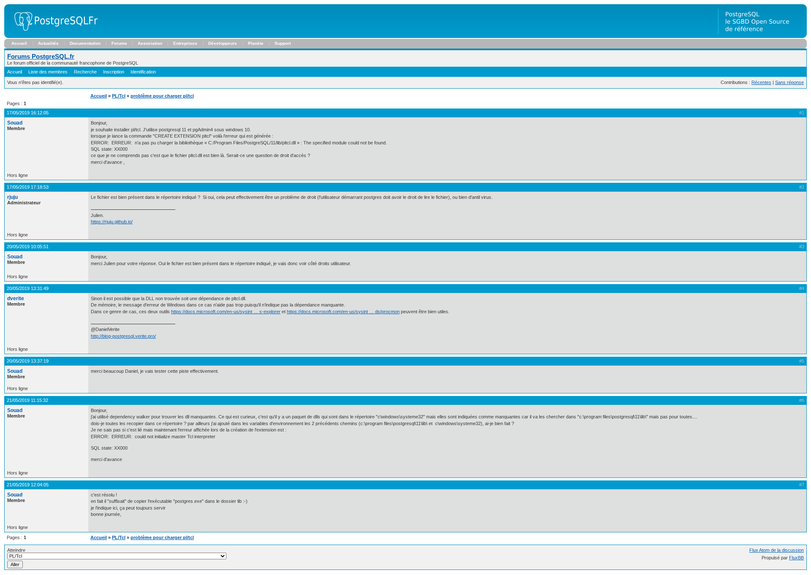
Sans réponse (789, 82)
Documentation (85, 43)
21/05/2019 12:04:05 (28, 484)
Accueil (19, 43)
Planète (256, 43)
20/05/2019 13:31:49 (28, 288)
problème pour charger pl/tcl (162, 95)
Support (283, 43)
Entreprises (185, 43)
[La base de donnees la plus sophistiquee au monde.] (762, 36)
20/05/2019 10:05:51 (28, 246)
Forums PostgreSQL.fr (40, 56)
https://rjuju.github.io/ (112, 221)
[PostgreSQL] (52, 36)
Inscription (113, 71)
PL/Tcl (118, 95)
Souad (14, 123)
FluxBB (796, 557)
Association (150, 43)
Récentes (761, 82)
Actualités (48, 43)
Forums (119, 43)
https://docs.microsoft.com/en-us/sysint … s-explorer (225, 311)
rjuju (12, 197)
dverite (15, 298)
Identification (143, 71)
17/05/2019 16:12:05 (28, 112)
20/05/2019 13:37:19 (28, 360)
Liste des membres (48, 71)
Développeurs (222, 43)
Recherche (85, 71)
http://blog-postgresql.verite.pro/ (123, 336)
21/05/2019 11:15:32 (27, 400)
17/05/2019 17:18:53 (28, 187)
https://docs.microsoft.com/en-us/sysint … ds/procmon (343, 311)
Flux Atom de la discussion (776, 550)
